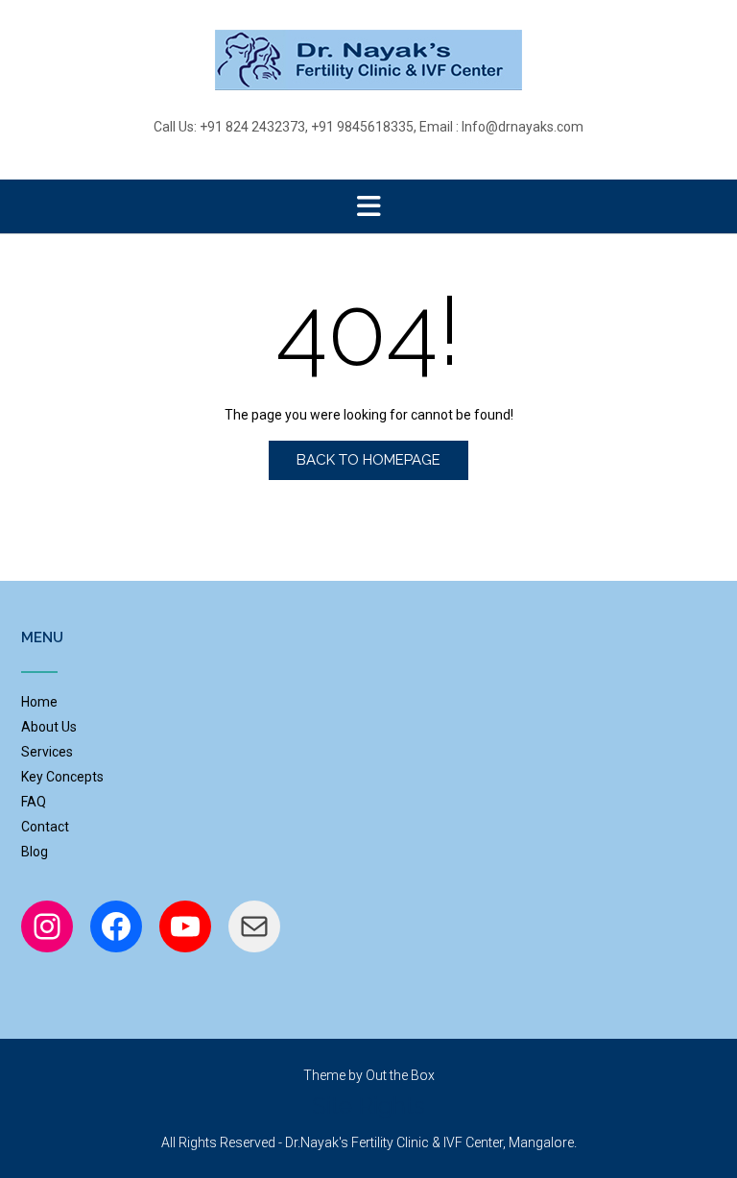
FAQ (33, 801)
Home (39, 701)
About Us (49, 726)
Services (47, 751)
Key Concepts (62, 776)
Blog (34, 851)
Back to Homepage (368, 460)
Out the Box (400, 1075)
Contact (45, 826)
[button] (368, 206)
